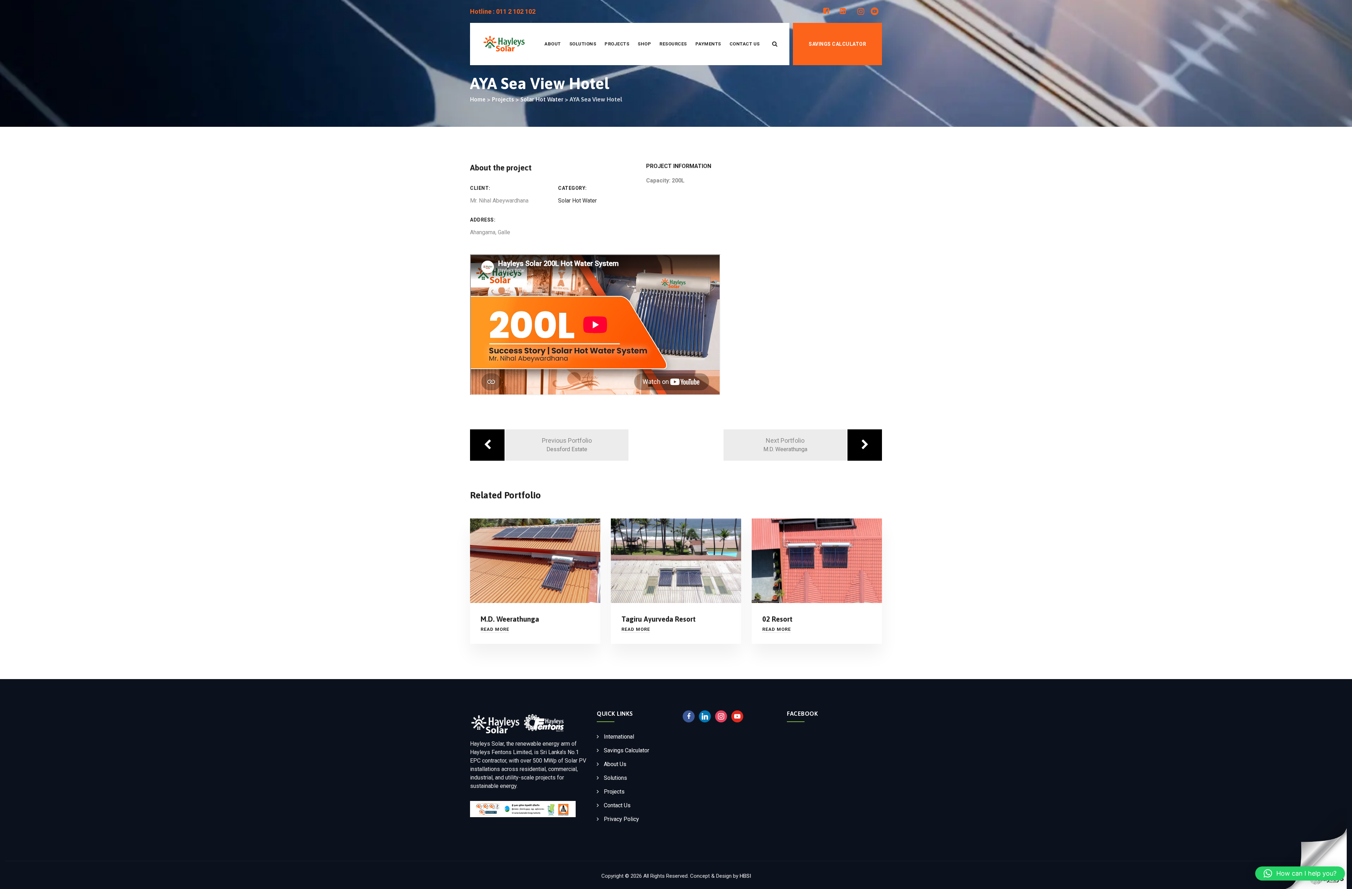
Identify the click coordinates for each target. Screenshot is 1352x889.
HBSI (745, 876)
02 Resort (777, 619)
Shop (644, 43)
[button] (1300, 873)
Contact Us (745, 43)
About (552, 43)
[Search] (775, 44)
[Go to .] (478, 99)
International (619, 736)
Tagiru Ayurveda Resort (658, 619)
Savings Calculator (837, 44)
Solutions (582, 43)
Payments (708, 43)
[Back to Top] (1342, 846)
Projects (617, 43)
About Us (615, 764)
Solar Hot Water (577, 200)
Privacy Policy (621, 819)
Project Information (678, 166)
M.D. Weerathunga (510, 619)
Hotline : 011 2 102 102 (503, 11)
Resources (673, 43)
